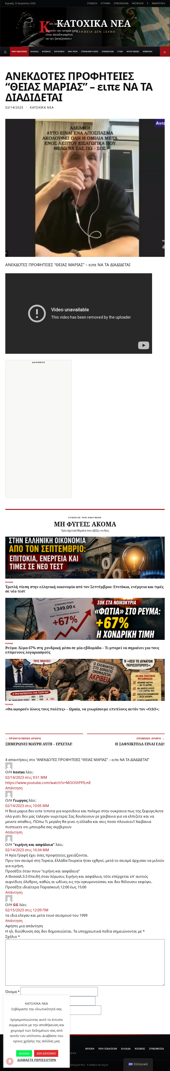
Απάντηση (14, 788)
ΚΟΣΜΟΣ (46, 51)
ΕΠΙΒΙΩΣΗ (148, 51)
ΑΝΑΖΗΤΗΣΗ (158, 3)
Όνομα (12, 991)
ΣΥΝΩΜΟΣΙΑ (108, 51)
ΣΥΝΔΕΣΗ (92, 3)
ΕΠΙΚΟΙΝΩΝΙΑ (121, 3)
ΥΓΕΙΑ (120, 51)
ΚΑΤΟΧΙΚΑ (59, 51)
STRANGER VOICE (89, 51)
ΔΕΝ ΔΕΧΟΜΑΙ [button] (46, 1053)
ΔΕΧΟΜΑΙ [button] (24, 1053)
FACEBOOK (137, 3)
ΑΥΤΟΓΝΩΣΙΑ (133, 51)
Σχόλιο (12, 936)
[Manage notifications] (9, 1061)
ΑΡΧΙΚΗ (90, 1048)
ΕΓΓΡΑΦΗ (105, 3)
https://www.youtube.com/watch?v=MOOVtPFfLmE (48, 782)
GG (15, 904)
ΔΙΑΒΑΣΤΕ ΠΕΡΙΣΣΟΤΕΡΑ (36, 1060)
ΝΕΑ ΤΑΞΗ (73, 51)
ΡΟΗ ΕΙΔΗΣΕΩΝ (19, 51)
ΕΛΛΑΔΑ (35, 51)
